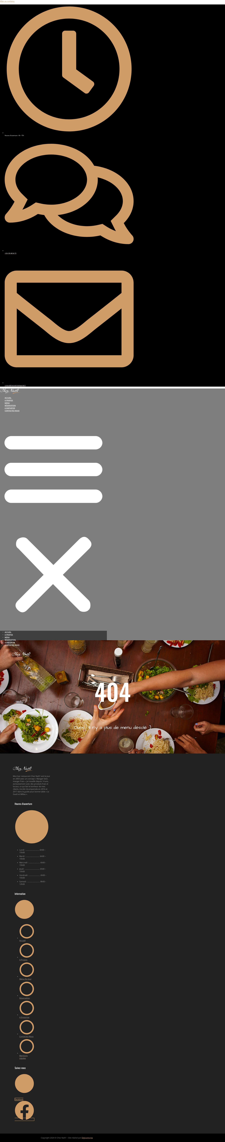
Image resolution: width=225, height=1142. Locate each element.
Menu (7, 403)
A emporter (10, 408)
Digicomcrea (87, 1137)
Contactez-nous (12, 411)
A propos (9, 400)
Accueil (8, 398)
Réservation (10, 405)
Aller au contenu (7, 1)
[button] (53, 521)
